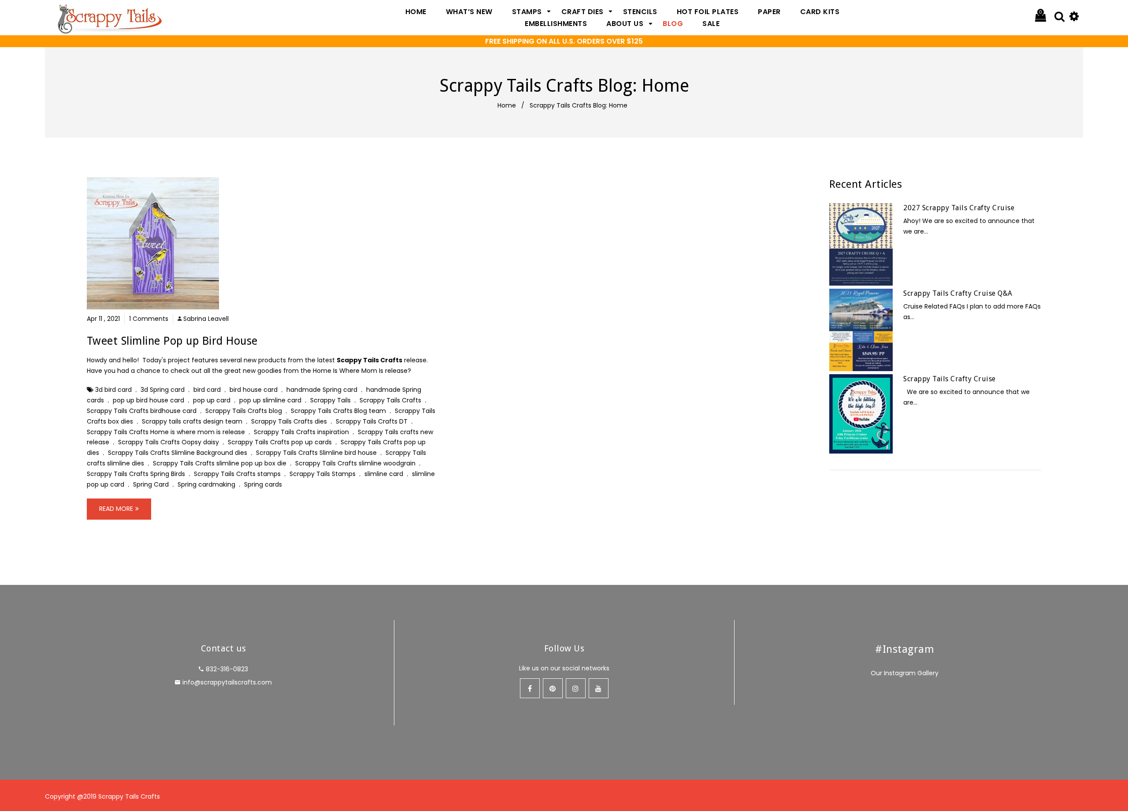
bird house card (254, 389)
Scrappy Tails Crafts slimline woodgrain (355, 463)
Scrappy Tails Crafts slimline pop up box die (219, 463)
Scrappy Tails (330, 400)
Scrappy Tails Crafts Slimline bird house (316, 452)
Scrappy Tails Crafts (390, 400)
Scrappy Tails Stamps (322, 473)
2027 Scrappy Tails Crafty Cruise (958, 208)
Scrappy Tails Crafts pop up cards (280, 442)
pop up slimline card (270, 400)
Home (506, 105)
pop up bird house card (148, 400)
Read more (116, 508)
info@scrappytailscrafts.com (227, 682)
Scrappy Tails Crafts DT (372, 421)
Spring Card (151, 484)
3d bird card (113, 389)
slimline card (383, 473)
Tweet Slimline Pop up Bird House (172, 341)
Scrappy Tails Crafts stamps (237, 473)
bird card (207, 389)
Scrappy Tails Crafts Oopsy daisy (168, 442)
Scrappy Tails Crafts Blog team (338, 410)
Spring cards (263, 484)
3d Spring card (163, 389)
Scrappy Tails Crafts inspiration (301, 432)
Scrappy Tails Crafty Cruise (949, 379)
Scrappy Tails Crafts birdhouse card (142, 410)
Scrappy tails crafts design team (192, 421)
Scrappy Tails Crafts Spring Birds (136, 473)
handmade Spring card (321, 389)
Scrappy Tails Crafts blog (243, 410)
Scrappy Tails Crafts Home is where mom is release (166, 432)
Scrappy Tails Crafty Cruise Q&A (958, 293)
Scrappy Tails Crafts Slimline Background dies (177, 452)
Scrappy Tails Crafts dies (289, 421)
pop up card (211, 400)
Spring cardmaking (206, 484)
